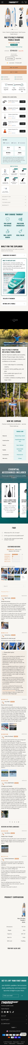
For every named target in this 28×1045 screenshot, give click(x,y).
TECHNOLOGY (6, 202)
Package (14, 55)
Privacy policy (16, 1040)
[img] (4, 594)
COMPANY (5, 1022)
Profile (4, 199)
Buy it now (14, 72)
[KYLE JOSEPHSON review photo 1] (4, 812)
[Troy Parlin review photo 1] (4, 725)
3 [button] (14, 820)
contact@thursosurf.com (8, 689)
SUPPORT (5, 1018)
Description (6, 196)
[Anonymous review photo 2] (13, 644)
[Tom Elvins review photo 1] (4, 847)
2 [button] (12, 820)
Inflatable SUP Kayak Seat (13, 108)
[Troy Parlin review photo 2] (13, 725)
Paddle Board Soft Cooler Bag (13, 122)
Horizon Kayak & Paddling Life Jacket (13, 129)
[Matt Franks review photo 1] (4, 623)
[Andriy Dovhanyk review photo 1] (4, 771)
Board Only (18, 58)
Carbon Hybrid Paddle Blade (13, 114)
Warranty (5, 205)
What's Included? (14, 55)
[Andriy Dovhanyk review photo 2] (13, 771)
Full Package (10, 58)
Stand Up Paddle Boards (12, 32)
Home (4, 32)
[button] (12, 42)
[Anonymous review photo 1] (4, 644)
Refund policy (12, 1041)
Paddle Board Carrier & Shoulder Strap (13, 101)
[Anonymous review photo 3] (21, 644)
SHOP (3, 1014)
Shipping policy (20, 1041)
